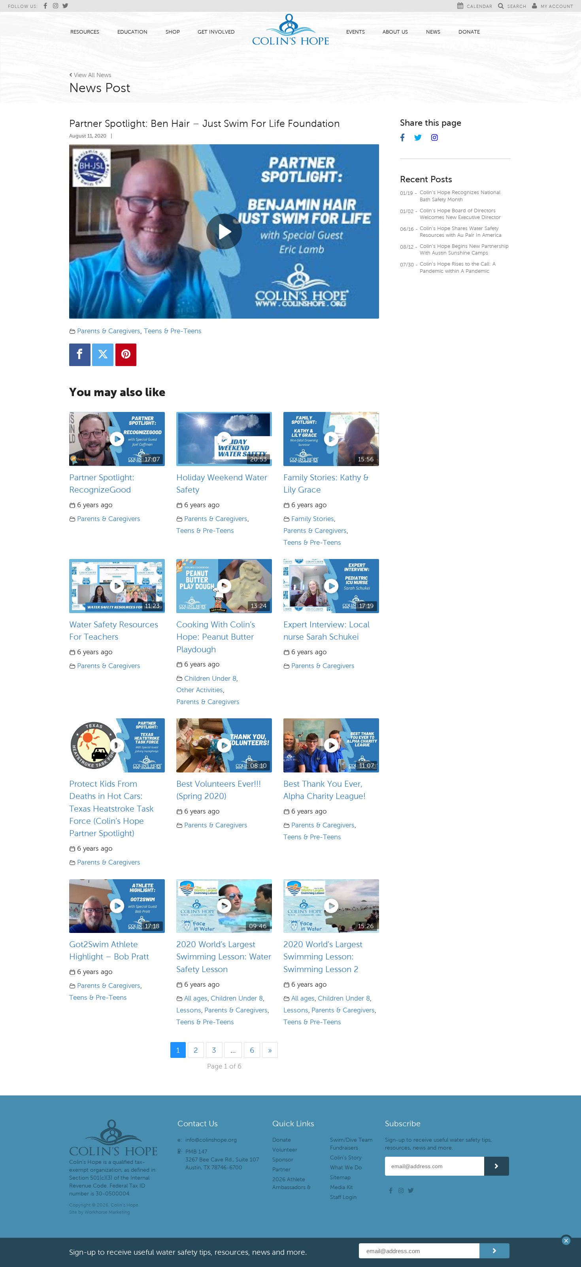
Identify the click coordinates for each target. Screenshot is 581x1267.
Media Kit (341, 1187)
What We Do (346, 1168)
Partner (281, 1170)
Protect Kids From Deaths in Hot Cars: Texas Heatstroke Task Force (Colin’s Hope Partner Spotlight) (111, 809)
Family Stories (312, 519)
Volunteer (284, 1150)
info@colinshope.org (211, 1140)
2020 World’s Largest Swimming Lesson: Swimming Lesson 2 (322, 957)
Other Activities (199, 690)
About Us (395, 32)
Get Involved (216, 32)
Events (355, 32)
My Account (557, 6)
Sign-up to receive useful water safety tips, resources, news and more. (438, 1144)
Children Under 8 (210, 678)
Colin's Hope (290, 30)
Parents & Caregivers (108, 331)
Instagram (57, 6)
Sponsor (282, 1160)
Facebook (47, 6)
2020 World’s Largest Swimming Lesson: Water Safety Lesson (223, 957)
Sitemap (340, 1177)
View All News (90, 75)
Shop (173, 32)
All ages (196, 998)
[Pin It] (126, 355)
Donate (469, 32)
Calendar (479, 6)
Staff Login (343, 1197)
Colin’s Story (346, 1158)
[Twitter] (102, 355)
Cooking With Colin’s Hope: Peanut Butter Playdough (215, 637)
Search (516, 6)
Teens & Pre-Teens (173, 331)
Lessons (188, 1010)
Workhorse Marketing (107, 1212)
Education (132, 32)
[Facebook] (80, 355)
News (433, 32)
